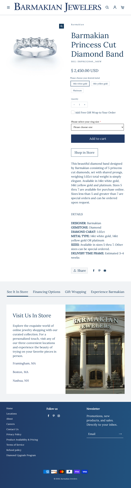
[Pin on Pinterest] (99, 271)
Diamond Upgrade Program (21, 455)
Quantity (74, 99)
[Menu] (8, 7)
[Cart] (123, 7)
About (9, 418)
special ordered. (99, 249)
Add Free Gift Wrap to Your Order (95, 112)
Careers (10, 424)
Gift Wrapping (75, 292)
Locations (11, 413)
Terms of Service (15, 444)
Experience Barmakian (107, 292)
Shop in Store (84, 152)
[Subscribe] (120, 434)
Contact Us (12, 429)
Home (9, 408)
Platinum (77, 90)
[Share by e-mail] (105, 271)
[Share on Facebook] (94, 271)
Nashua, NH (21, 380)
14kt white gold (80, 83)
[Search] (107, 7)
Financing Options (46, 292)
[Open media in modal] (61, 26)
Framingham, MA (24, 363)
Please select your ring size (85, 121)
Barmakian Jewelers (69, 479)
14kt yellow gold (100, 83)
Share (81, 270)
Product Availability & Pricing (22, 439)
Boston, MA (20, 372)
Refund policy (13, 450)
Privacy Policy (13, 434)
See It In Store (17, 292)
